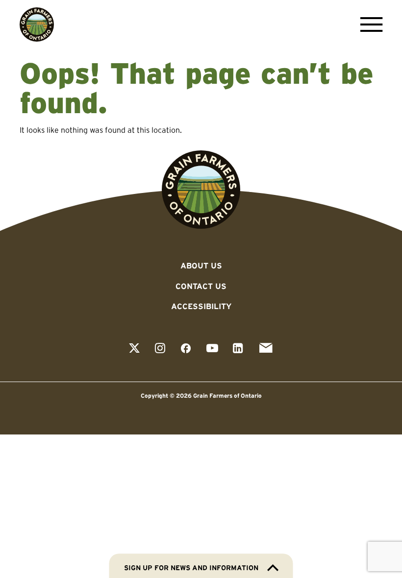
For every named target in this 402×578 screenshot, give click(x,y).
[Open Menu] (368, 24)
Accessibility (201, 306)
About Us (201, 265)
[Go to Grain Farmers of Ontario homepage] (37, 24)
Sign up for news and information (191, 568)
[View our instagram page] (160, 349)
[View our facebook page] (186, 349)
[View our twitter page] (134, 349)
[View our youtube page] (212, 349)
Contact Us (201, 286)
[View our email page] (266, 349)
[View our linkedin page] (238, 349)
